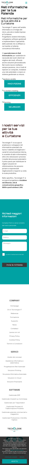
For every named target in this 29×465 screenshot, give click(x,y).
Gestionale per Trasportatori (14, 403)
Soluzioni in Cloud (14, 378)
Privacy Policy (14, 336)
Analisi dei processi (14, 357)
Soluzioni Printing (14, 370)
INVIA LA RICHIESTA (14, 265)
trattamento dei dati (17, 254)
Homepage (14, 306)
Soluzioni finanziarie (14, 382)
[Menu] (26, 2)
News (14, 325)
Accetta (14, 461)
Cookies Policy (14, 340)
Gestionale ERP (14, 395)
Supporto (14, 321)
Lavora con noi (14, 332)
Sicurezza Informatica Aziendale (14, 374)
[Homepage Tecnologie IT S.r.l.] (7, 3)
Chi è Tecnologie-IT (14, 310)
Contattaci (14, 328)
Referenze (14, 313)
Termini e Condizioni (14, 344)
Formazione (14, 317)
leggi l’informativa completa (17, 450)
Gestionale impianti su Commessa (14, 399)
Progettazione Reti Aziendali (14, 366)
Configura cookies (11, 457)
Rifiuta (22, 457)
